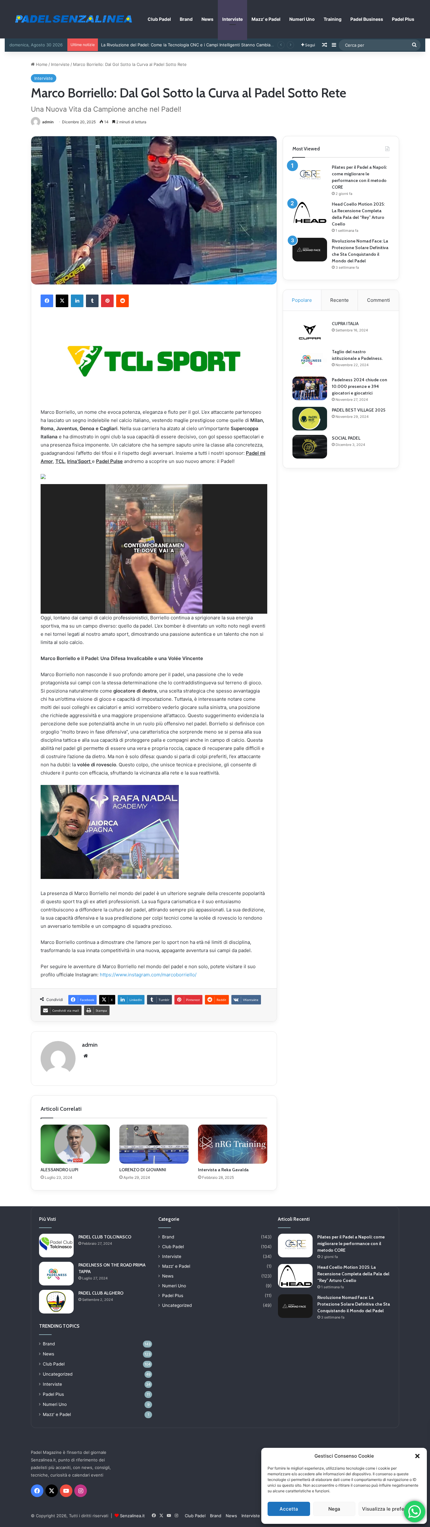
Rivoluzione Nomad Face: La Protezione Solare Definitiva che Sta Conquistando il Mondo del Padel (353, 1304)
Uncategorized (57, 1374)
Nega (334, 1509)
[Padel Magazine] (72, 18)
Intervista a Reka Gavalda (223, 1170)
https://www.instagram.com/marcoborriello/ (148, 975)
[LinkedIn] (77, 301)
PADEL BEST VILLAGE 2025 (358, 410)
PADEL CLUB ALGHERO (100, 1293)
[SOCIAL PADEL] (309, 447)
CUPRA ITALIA (345, 323)
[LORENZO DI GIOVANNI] (154, 1144)
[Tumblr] (92, 301)
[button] (417, 1456)
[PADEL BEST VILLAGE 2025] (309, 418)
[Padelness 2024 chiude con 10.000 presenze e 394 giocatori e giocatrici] (309, 388)
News (207, 19)
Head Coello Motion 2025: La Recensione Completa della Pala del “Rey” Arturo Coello (353, 1273)
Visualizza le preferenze (389, 1509)
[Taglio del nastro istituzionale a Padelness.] (309, 360)
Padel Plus (403, 19)
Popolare (302, 300)
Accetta (289, 1509)
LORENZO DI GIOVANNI (142, 1170)
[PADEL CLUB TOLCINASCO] (56, 1245)
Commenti (378, 300)
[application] (154, 548)
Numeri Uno (302, 19)
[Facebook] (47, 301)
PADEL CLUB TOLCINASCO (104, 1237)
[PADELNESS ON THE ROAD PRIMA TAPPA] (56, 1273)
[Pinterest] (107, 301)
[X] (62, 301)
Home (41, 64)
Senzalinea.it (132, 1515)
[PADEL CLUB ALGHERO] (56, 1301)
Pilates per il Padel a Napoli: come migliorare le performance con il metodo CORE (351, 1243)
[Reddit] (122, 301)
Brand (186, 19)
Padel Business (366, 19)
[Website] (85, 1056)
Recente (339, 300)
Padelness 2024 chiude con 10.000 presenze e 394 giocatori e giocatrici (359, 386)
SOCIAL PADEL (346, 438)
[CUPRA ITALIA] (309, 332)
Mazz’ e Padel (266, 19)
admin (48, 122)
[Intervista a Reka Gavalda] (232, 1144)
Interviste (232, 19)
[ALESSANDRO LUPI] (75, 1144)
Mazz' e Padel (57, 1414)
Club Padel (159, 19)
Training (333, 19)
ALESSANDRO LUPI (59, 1170)
